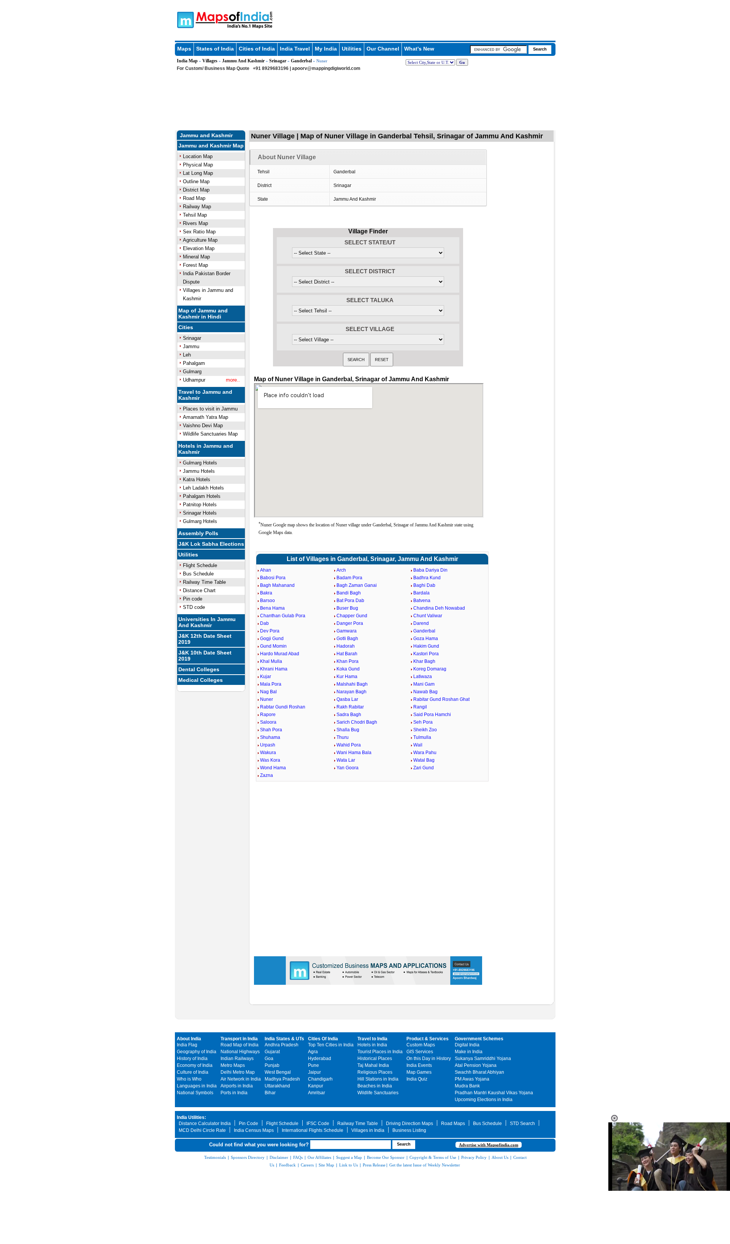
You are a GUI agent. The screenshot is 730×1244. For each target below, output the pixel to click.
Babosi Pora (273, 577)
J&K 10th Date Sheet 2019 (205, 656)
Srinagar (277, 60)
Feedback (287, 1165)
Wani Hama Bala (353, 752)
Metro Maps (233, 1065)
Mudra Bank (467, 1086)
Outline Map (196, 181)
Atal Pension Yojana (476, 1065)
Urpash (267, 745)
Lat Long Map (198, 173)
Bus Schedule (198, 574)
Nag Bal (268, 691)
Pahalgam (194, 363)
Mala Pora (270, 684)
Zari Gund (423, 767)
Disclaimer (279, 1157)
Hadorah (345, 646)
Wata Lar (345, 760)
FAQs (298, 1157)
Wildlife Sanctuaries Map (210, 434)
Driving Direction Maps (409, 1123)
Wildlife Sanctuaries (377, 1092)
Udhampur (194, 380)
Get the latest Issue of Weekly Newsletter (424, 1165)
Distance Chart (199, 590)
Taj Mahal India (373, 1065)
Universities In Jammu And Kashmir (207, 622)
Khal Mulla (271, 661)
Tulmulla (422, 737)
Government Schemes (479, 1038)
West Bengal (278, 1072)
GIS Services (419, 1051)
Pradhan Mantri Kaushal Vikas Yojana (494, 1092)
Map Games (419, 1072)
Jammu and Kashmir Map (211, 146)
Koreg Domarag (429, 669)
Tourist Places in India (380, 1051)
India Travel (295, 49)
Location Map (198, 156)
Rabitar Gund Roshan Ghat (441, 699)
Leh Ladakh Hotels (203, 488)
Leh (187, 355)
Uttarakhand (277, 1086)
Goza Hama (425, 638)
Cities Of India (323, 1038)
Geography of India (196, 1051)
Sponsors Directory (248, 1157)
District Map (196, 190)
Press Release (374, 1165)
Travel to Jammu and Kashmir (205, 395)
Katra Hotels (196, 479)
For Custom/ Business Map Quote (213, 68)
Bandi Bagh (348, 593)
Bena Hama (272, 608)
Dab (264, 623)
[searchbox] (498, 49)
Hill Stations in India (377, 1079)
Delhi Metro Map (238, 1072)
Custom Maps (420, 1044)
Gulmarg (192, 371)
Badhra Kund (427, 577)
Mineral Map (196, 257)
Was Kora (270, 760)
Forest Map (195, 265)
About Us (500, 1157)
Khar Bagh (424, 661)
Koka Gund (348, 669)
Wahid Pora (348, 745)
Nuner (266, 699)
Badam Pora (349, 577)
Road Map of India (240, 1044)
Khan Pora (347, 661)
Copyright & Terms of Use (432, 1157)
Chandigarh (320, 1079)
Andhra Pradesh (281, 1044)
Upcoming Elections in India (484, 1099)
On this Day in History (428, 1058)
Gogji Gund (272, 638)
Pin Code (248, 1123)
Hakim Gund (426, 646)
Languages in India (197, 1086)
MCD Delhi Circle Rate (202, 1130)
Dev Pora (269, 631)
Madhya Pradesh (282, 1079)
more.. (233, 380)
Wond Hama (273, 767)
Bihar (270, 1092)
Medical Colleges (200, 680)
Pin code (192, 599)
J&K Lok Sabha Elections (211, 544)
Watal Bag (424, 760)
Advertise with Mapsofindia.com (488, 1145)
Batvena (421, 600)
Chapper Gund (351, 615)
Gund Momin (273, 646)
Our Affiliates (319, 1157)
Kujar (265, 676)
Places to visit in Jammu (210, 409)
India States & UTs (284, 1038)
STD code (194, 607)
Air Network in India (241, 1079)
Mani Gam (424, 684)
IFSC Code (317, 1123)
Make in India (468, 1051)
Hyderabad (319, 1058)
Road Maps (453, 1123)
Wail (417, 745)
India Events (419, 1065)
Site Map (326, 1165)
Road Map (194, 198)
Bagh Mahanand (277, 585)
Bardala (421, 593)
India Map (187, 60)
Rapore (268, 714)
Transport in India (239, 1038)
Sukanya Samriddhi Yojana (483, 1058)
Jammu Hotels (199, 471)
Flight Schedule (200, 565)
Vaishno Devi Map (203, 425)
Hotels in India (372, 1044)
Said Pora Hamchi (432, 714)
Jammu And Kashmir (243, 60)
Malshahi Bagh (352, 684)
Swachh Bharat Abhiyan (479, 1072)
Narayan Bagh (351, 691)
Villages (209, 60)
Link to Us (348, 1165)
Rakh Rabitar (350, 707)
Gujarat (272, 1051)
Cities (185, 327)
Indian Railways (237, 1058)
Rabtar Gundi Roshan (282, 707)
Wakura (268, 752)
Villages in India (367, 1130)
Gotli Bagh (347, 638)
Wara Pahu (424, 752)
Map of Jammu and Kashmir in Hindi (203, 313)
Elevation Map (198, 248)
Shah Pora (271, 729)
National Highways (240, 1051)
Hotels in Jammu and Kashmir (205, 449)
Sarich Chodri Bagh (356, 722)
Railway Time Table (204, 582)
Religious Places (374, 1072)
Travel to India (372, 1038)
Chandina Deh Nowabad (439, 608)
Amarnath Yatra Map (205, 417)
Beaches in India (374, 1086)
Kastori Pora (426, 653)
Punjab (272, 1065)
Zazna (266, 775)
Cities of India (257, 49)
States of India (215, 49)
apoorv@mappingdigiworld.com (326, 68)
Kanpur (315, 1086)
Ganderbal (301, 60)
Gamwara (346, 631)
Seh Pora (423, 722)
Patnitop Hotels (200, 504)
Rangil (420, 707)
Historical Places (374, 1058)
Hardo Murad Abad (279, 653)
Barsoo (267, 600)
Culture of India (192, 1072)
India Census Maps (254, 1130)
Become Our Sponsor (386, 1157)
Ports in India (234, 1092)
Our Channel (383, 49)
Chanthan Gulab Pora (282, 615)
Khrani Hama (273, 669)
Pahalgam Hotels (202, 496)
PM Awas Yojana (472, 1079)
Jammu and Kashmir (206, 135)
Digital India (467, 1044)
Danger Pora (349, 623)
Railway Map (197, 206)
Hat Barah (346, 653)
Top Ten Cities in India (331, 1044)
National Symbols (195, 1092)
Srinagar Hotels (200, 513)
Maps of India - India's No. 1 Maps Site (184, 19)
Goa (269, 1058)
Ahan (265, 570)
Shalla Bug (347, 729)
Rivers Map (195, 223)
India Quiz (416, 1079)
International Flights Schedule (312, 1130)
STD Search (522, 1123)
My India (326, 49)
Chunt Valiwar (427, 615)
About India (189, 1038)
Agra (313, 1051)
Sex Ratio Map (199, 232)
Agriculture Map (200, 240)
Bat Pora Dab (350, 600)
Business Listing (409, 1130)
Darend (421, 623)
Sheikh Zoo (425, 729)
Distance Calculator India (205, 1123)
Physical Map (198, 165)
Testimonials (215, 1157)
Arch (341, 570)
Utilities (352, 49)
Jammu (191, 346)
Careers (307, 1165)
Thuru (342, 737)
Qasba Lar (347, 699)
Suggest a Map (349, 1157)
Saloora (268, 722)
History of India (192, 1058)
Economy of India (195, 1065)
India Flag (187, 1044)
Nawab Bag (425, 691)
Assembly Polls (198, 533)
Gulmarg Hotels (200, 463)
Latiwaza (422, 676)
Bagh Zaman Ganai (356, 585)
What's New (419, 49)
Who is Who (189, 1079)
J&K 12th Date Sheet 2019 (205, 639)
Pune (313, 1065)
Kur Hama (346, 676)
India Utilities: (191, 1117)
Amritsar (316, 1092)
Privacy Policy (474, 1157)
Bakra (266, 593)
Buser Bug (347, 608)
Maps (184, 49)
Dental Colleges (198, 669)
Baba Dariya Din (430, 570)
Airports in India (237, 1086)
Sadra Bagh (348, 714)
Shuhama (270, 737)
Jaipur (314, 1072)
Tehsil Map (195, 215)
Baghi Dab (424, 585)
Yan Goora (347, 767)
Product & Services (427, 1038)
